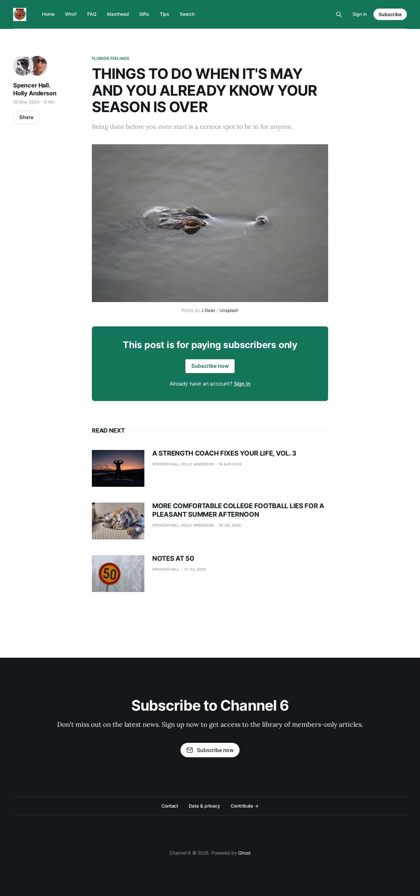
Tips (164, 14)
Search (187, 14)
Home (48, 14)
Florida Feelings (110, 58)
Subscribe (390, 14)
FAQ (91, 14)
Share (26, 117)
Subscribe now (210, 366)
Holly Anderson (34, 93)
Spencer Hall (31, 85)
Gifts (144, 14)
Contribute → (245, 806)
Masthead (118, 14)
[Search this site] (339, 14)
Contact (169, 806)
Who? (71, 14)
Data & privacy (204, 806)
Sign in (359, 14)
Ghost (244, 853)
